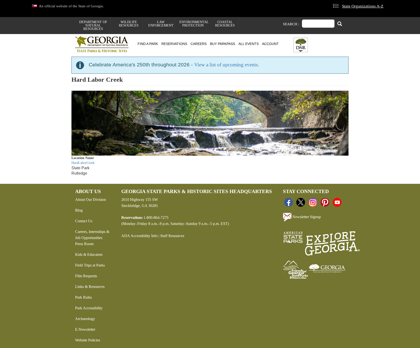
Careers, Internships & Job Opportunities (92, 235)
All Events (248, 44)
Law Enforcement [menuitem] (161, 23)
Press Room (84, 244)
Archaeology (85, 319)
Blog (79, 210)
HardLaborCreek (83, 163)
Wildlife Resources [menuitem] (129, 23)
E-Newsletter (85, 329)
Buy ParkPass (222, 44)
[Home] (103, 44)
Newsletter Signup (306, 216)
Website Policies (87, 340)
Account (270, 44)
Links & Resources (90, 287)
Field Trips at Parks (90, 265)
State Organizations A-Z (362, 6)
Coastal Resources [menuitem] (225, 23)
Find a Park (148, 44)
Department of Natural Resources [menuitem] (93, 25)
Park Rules (83, 297)
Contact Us (83, 221)
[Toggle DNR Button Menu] (300, 45)
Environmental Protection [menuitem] (192, 23)
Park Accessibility (89, 308)
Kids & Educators (89, 254)
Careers (199, 44)
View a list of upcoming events (226, 65)
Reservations (174, 44)
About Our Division (90, 199)
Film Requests (86, 276)
